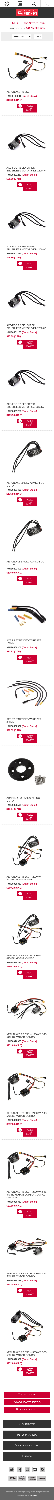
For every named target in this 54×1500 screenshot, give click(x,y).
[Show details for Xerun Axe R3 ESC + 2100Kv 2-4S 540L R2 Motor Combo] (27, 1087)
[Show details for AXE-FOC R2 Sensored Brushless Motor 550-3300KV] (27, 378)
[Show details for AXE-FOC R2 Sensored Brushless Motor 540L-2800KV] (27, 299)
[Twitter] (11, 1469)
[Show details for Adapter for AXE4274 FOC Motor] (27, 771)
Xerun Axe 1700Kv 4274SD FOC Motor (25, 563)
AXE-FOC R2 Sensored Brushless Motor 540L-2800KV (26, 327)
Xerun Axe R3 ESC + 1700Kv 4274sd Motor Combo (23, 957)
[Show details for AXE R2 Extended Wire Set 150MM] (27, 614)
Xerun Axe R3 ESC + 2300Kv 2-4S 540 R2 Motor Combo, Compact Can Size (26, 1195)
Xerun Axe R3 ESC (18, 92)
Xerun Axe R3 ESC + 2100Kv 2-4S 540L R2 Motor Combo (26, 1114)
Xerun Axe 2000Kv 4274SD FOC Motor (25, 484)
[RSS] (42, 1469)
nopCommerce (31, 1495)
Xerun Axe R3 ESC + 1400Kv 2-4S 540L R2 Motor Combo (26, 1036)
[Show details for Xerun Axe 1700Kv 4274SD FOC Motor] (27, 535)
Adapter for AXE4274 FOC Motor (23, 799)
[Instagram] (35, 1469)
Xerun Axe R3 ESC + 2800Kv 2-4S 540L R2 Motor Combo (26, 1275)
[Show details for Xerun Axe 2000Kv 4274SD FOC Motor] (27, 456)
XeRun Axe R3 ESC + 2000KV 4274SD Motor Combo (23, 878)
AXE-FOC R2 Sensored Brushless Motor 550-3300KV (25, 405)
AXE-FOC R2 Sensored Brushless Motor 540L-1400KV (26, 169)
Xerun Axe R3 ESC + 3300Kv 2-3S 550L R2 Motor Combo (26, 1354)
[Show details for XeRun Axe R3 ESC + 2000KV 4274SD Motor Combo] (27, 850)
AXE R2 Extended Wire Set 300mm (23, 720)
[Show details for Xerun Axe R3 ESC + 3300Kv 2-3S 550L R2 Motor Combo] (27, 1326)
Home (12, 28)
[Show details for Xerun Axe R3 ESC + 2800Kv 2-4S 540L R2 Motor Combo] (27, 1247)
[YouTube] (27, 1469)
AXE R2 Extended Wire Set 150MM (23, 642)
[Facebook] (19, 1469)
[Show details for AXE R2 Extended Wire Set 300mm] (27, 693)
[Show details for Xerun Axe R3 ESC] (27, 65)
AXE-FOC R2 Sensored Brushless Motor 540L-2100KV (26, 248)
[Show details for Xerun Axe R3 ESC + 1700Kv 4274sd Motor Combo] (27, 929)
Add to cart (30, 108)
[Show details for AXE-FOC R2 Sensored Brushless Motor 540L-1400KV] (27, 141)
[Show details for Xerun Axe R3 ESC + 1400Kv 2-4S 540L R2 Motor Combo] (27, 1008)
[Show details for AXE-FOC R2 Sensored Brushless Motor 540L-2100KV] (27, 220)
